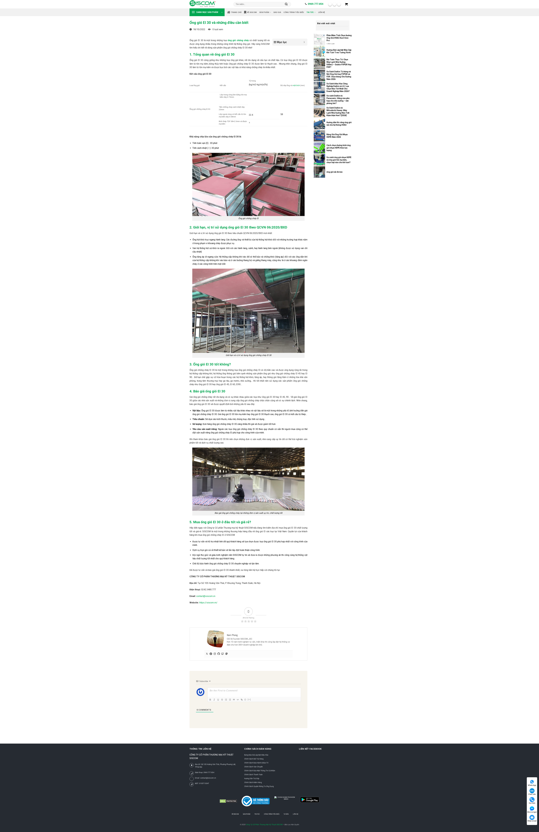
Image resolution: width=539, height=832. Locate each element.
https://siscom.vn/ (208, 602)
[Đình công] (222, 699)
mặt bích (296, 85)
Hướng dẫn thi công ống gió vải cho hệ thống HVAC (338, 123)
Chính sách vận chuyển (253, 767)
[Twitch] (222, 653)
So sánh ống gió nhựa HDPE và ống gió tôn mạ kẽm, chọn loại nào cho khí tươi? (338, 160)
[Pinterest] (211, 653)
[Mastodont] (226, 653)
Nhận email (531, 821)
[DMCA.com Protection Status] (228, 801)
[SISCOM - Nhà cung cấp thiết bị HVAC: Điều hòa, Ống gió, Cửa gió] (202, 4)
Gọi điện (532, 803)
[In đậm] (210, 699)
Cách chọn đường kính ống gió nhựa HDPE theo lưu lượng (338, 147)
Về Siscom (252, 12)
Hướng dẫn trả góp (251, 779)
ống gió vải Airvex (334, 172)
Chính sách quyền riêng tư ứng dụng (259, 786)
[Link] (242, 699)
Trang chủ (236, 12)
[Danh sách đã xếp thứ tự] (226, 699)
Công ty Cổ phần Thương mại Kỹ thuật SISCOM (264, 825)
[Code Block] (238, 699)
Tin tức (310, 12)
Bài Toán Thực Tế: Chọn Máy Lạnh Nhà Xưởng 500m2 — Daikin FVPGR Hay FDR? (338, 63)
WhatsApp (532, 785)
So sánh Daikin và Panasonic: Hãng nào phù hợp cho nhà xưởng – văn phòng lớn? (338, 99)
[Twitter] (207, 653)
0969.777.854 (315, 3)
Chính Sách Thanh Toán (253, 775)
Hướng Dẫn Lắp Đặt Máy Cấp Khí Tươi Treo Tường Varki (338, 51)
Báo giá (277, 12)
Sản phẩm (264, 12)
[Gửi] (286, 4)
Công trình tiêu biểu (294, 12)
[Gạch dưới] (218, 699)
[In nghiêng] (214, 699)
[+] (249, 699)
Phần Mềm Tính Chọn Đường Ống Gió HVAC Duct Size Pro (339, 38)
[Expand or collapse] (304, 42)
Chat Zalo (532, 794)
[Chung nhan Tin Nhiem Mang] (285, 801)
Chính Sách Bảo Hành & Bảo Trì (256, 763)
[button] (346, 4)
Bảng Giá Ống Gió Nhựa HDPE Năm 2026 (337, 135)
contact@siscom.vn (205, 596)
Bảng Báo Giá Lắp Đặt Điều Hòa (256, 755)
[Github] (218, 653)
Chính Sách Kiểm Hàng (253, 782)
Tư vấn (286, 814)
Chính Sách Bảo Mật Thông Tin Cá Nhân (259, 771)
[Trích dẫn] (234, 699)
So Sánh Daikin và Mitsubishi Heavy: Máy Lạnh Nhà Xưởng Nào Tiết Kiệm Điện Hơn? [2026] (337, 111)
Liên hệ (321, 12)
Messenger (532, 812)
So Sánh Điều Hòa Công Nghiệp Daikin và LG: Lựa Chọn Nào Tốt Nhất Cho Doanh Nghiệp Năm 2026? (338, 87)
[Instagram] (214, 653)
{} (245, 699)
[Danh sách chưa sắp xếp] (230, 699)
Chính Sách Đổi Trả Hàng (253, 759)
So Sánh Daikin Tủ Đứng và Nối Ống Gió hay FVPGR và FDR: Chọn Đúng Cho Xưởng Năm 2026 (338, 75)
